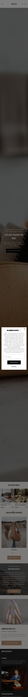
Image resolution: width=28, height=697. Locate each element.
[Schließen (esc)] (25, 329)
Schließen (14, 366)
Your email (8, 357)
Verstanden (14, 362)
